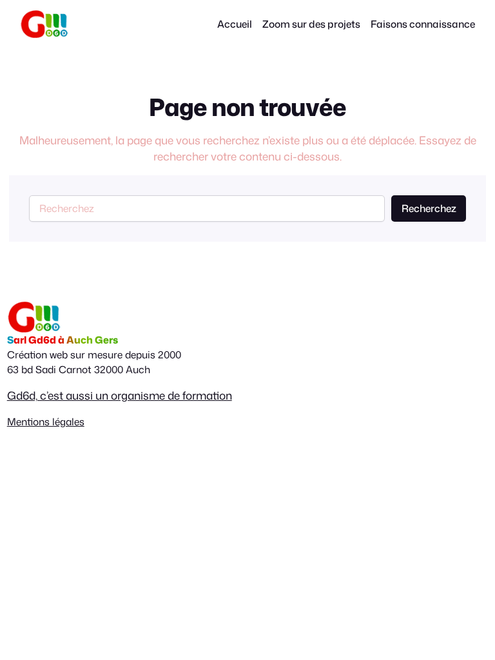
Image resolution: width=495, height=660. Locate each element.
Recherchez (429, 208)
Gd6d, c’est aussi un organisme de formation (119, 395)
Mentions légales (45, 421)
